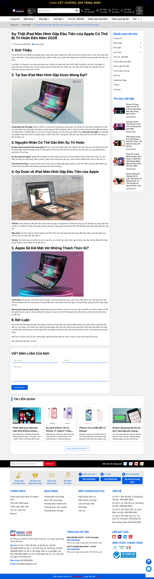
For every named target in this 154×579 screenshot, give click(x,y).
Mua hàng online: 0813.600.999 (126, 522)
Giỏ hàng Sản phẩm (129, 10)
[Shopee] (114, 536)
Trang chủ (15, 19)
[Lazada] (120, 536)
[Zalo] (125, 463)
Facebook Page (120, 80)
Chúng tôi (74, 337)
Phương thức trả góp (53, 510)
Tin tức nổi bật (123, 98)
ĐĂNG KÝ (49, 464)
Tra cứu (115, 10)
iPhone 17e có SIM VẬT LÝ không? (92, 429)
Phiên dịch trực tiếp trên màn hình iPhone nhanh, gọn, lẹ (25, 429)
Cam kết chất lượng (19, 503)
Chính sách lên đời (120, 19)
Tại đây (33, 341)
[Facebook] (131, 463)
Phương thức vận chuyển (55, 507)
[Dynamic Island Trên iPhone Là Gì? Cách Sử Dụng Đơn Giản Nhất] (119, 127)
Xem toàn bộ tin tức (76, 448)
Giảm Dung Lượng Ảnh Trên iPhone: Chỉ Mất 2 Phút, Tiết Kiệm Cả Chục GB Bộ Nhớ (134, 141)
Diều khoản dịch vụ (87, 496)
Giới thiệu (82, 507)
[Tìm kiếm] (77, 10)
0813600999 (89, 479)
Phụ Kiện (43, 19)
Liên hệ (116, 75)
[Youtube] (136, 463)
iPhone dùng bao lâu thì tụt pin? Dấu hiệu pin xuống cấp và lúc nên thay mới (126, 429)
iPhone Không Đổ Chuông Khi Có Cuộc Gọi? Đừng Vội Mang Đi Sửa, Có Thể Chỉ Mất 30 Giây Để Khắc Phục (134, 180)
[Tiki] (125, 536)
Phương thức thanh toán (55, 503)
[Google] (142, 463)
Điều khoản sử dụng (87, 500)
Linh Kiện (58, 19)
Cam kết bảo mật (86, 503)
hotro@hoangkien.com (26, 564)
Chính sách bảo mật (19, 506)
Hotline (89, 10)
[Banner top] (77, 2)
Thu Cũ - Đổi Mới (76, 19)
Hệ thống (103, 10)
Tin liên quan (24, 399)
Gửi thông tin (20, 387)
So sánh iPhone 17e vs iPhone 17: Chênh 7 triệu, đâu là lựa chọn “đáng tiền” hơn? (59, 429)
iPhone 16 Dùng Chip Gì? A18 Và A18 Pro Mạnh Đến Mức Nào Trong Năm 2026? (133, 109)
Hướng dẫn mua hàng (54, 496)
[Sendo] (131, 536)
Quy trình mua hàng (53, 500)
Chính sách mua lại (121, 71)
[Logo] (18, 10)
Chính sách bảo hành (98, 19)
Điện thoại (29, 19)
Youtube (117, 89)
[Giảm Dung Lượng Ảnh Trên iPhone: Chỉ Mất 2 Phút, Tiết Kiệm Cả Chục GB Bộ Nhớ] (119, 143)
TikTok (116, 85)
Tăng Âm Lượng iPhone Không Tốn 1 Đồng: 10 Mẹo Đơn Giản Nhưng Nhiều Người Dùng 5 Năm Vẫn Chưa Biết (134, 160)
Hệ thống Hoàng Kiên (132, 480)
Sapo (98, 576)
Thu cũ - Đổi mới (18, 510)
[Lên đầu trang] (148, 557)
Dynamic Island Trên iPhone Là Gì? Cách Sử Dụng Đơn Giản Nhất (133, 125)
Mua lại (13, 513)
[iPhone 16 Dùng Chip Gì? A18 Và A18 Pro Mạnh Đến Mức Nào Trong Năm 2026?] (119, 110)
